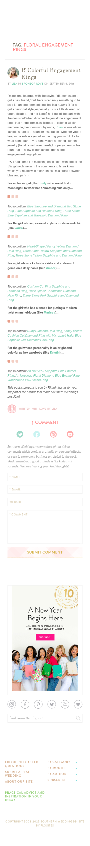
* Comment (19, 514)
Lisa (14, 84)
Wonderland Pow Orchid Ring (28, 380)
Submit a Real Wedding (17, 774)
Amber (51, 267)
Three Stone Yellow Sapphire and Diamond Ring (49, 255)
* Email (15, 489)
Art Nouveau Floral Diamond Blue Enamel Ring (48, 375)
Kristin (55, 352)
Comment (45, 422)
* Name (15, 477)
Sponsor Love (32, 84)
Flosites (47, 825)
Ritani (60, 127)
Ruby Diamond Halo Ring (44, 331)
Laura (18, 227)
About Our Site (19, 781)
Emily (42, 183)
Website (16, 502)
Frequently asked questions (21, 764)
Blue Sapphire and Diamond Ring (39, 211)
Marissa (49, 312)
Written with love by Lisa (38, 409)
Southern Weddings (45, 18)
